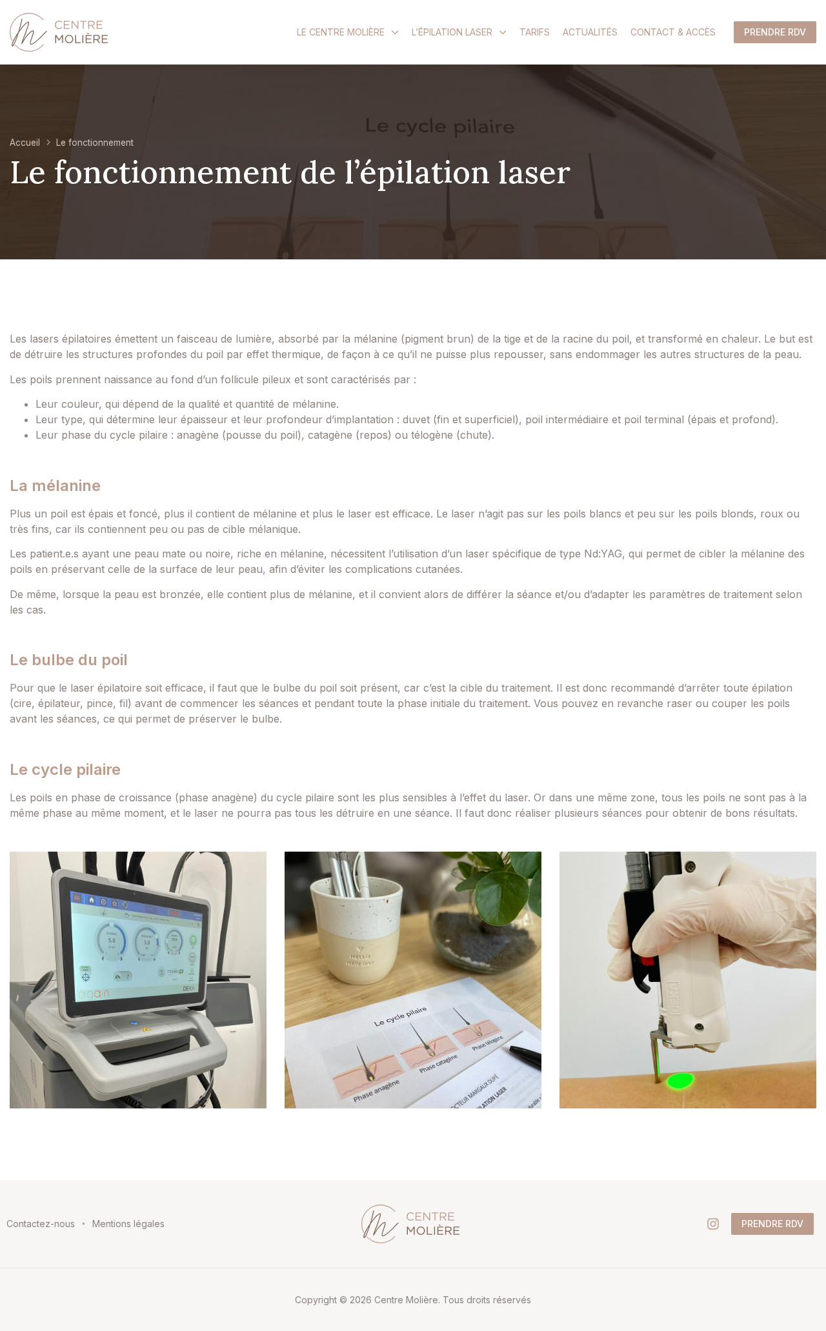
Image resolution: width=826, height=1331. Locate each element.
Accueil (25, 142)
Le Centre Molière (341, 31)
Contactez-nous (40, 1223)
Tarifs (534, 31)
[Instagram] (713, 1224)
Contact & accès (673, 31)
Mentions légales (128, 1223)
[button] (775, 32)
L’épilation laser (452, 31)
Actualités (590, 31)
